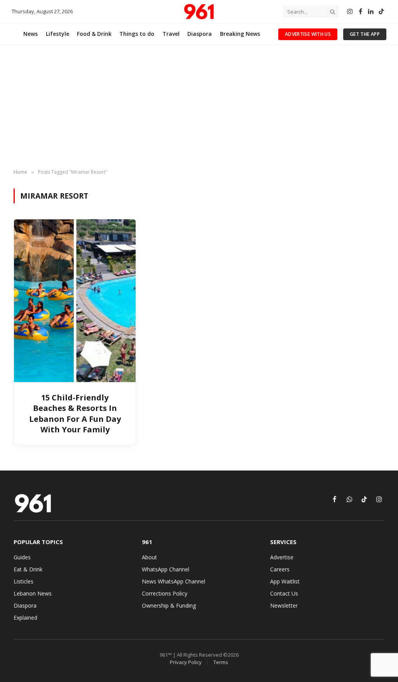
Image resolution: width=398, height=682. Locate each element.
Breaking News (240, 33)
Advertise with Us (308, 34)
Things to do (136, 33)
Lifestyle (57, 33)
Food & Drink (94, 33)
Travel (171, 33)
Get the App (365, 34)
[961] (199, 11)
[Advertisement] (199, 107)
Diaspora (199, 33)
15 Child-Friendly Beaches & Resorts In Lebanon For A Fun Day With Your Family (75, 413)
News (30, 33)
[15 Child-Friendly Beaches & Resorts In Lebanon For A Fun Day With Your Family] (75, 300)
